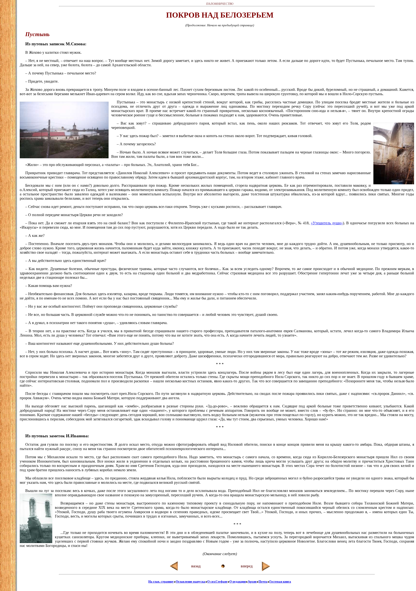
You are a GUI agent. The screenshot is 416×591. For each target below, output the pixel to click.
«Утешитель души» (327, 223)
